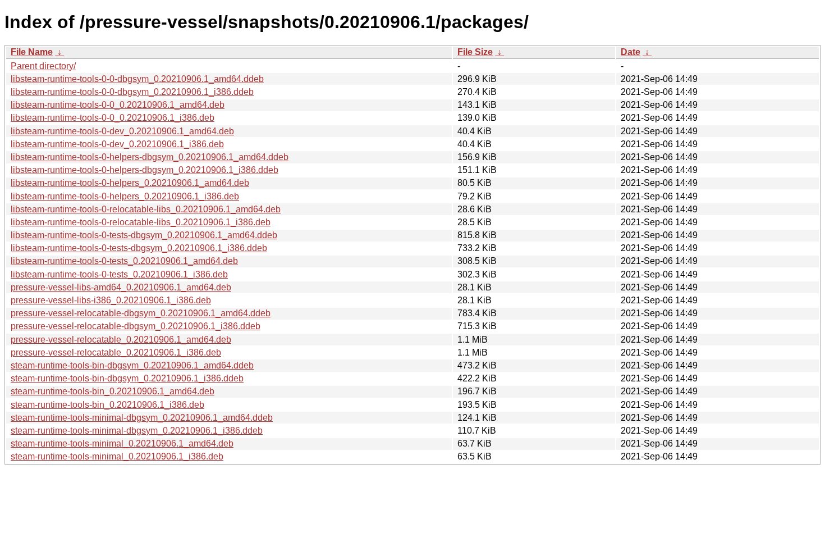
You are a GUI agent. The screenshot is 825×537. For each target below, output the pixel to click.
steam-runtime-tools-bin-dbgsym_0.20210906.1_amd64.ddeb (132, 365)
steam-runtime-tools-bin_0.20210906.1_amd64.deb (112, 391)
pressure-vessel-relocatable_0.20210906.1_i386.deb (116, 352)
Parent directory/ (43, 66)
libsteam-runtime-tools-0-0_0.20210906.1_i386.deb (112, 117)
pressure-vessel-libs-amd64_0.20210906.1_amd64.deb (121, 287)
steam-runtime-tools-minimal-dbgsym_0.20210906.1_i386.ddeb (137, 430)
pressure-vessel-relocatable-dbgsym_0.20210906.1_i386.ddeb (135, 326)
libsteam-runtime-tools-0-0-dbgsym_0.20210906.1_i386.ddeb (132, 92)
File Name (32, 52)
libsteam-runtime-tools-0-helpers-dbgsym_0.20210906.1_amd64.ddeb (149, 157)
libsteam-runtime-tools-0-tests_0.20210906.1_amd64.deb (124, 261)
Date (630, 52)
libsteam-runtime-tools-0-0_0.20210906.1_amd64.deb (117, 105)
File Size (475, 52)
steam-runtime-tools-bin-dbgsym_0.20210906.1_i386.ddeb (127, 378)
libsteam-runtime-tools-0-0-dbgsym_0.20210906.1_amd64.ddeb (137, 79)
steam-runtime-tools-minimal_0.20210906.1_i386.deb (117, 456)
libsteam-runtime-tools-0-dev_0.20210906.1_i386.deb (117, 144)
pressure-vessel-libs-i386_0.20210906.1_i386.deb (111, 300)
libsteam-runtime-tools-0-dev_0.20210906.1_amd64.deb (122, 131)
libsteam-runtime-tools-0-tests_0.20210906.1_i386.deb (119, 274)
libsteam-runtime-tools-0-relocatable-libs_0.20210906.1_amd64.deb (146, 209)
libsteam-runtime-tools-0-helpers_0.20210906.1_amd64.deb (130, 183)
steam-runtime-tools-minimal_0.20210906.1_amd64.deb (122, 443)
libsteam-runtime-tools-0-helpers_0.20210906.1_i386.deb (125, 196)
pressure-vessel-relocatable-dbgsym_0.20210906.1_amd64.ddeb (141, 313)
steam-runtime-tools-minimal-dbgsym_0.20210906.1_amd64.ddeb (142, 417)
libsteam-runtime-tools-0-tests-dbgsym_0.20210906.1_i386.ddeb (139, 248)
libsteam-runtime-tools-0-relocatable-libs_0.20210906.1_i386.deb (141, 222)
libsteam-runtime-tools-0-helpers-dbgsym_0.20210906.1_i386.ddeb (144, 170)
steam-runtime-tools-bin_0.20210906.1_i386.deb (107, 404)
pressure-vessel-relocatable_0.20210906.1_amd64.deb (121, 339)
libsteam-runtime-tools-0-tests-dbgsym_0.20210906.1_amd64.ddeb (144, 235)
